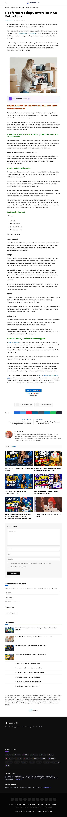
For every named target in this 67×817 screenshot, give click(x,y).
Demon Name (54, 778)
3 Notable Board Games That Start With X (28, 668)
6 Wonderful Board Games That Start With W (29, 672)
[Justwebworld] (33, 2)
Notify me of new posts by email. (18, 566)
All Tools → (18, 779)
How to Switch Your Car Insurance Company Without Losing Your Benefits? (36, 629)
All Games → (47, 787)
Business (11, 7)
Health (27, 758)
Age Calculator (9, 776)
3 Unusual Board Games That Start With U (28, 682)
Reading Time (49, 776)
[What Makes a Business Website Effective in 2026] (19, 458)
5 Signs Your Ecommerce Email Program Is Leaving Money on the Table (47, 469)
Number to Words (21, 778)
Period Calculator (9, 778)
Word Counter (19, 776)
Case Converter (29, 776)
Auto (18, 762)
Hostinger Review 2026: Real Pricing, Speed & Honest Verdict (46, 492)
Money (34, 755)
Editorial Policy (35, 807)
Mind (32, 762)
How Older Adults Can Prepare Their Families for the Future (34, 637)
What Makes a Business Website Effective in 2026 (19, 469)
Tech (9, 755)
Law (40, 762)
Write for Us (47, 807)
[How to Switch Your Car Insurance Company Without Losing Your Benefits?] (9, 630)
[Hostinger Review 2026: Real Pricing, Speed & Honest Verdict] (48, 481)
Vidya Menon (9, 20)
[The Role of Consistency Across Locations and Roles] (19, 481)
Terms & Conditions (21, 807)
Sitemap (50, 811)
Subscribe (9, 597)
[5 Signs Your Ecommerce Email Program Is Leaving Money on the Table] (48, 458)
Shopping (56, 762)
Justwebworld (31, 811)
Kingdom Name (9, 779)
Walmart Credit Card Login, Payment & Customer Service (48, 423)
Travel (43, 758)
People (51, 755)
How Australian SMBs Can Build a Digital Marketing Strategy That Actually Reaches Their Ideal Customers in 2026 (18, 516)
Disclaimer (40, 804)
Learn (42, 755)
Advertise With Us (29, 804)
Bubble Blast (8, 787)
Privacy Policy (51, 804)
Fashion (10, 762)
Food (25, 762)
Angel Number (32, 778)
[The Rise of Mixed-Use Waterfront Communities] (9, 657)
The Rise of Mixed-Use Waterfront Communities (30, 654)
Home (6, 7)
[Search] (60, 3)
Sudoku (16, 787)
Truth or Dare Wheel (25, 787)
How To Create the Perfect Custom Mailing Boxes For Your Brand (20, 423)
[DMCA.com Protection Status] (33, 711)
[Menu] (7, 3)
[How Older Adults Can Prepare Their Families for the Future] (9, 639)
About (11, 804)
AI (8, 765)
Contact (18, 804)
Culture (19, 758)
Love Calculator (39, 776)
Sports (47, 762)
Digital (23, 20)
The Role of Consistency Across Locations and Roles (15, 492)
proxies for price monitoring (27, 33)
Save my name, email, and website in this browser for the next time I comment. (30, 563)
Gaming (52, 758)
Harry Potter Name (43, 778)
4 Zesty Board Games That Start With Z (28, 663)
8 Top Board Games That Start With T (27, 686)
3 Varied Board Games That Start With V (28, 677)
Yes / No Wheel (37, 787)
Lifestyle (10, 758)
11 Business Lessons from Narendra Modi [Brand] (47, 515)
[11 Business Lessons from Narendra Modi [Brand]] (48, 504)
